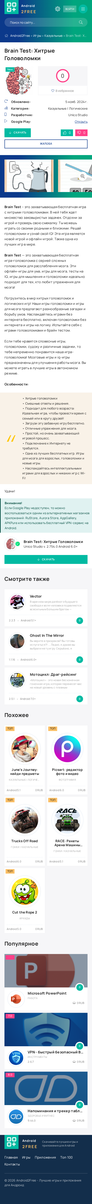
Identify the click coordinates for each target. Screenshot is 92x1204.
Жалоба (46, 143)
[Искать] (81, 22)
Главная (11, 1157)
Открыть (81, 121)
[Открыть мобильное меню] (83, 8)
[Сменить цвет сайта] (57, 9)
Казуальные (53, 35)
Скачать (20, 132)
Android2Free (20, 35)
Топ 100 (66, 1157)
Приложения (45, 1157)
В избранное (65, 91)
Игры (37, 35)
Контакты (12, 1164)
